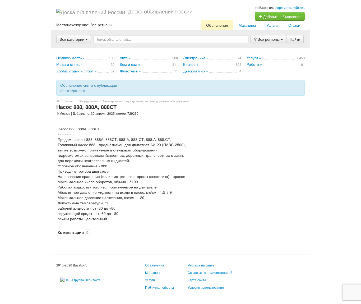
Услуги (272, 25)
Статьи (294, 25)
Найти (295, 39)
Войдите (261, 7)
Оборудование (88, 101)
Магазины (247, 25)
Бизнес (69, 101)
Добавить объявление (282, 16)
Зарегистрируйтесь (289, 7)
